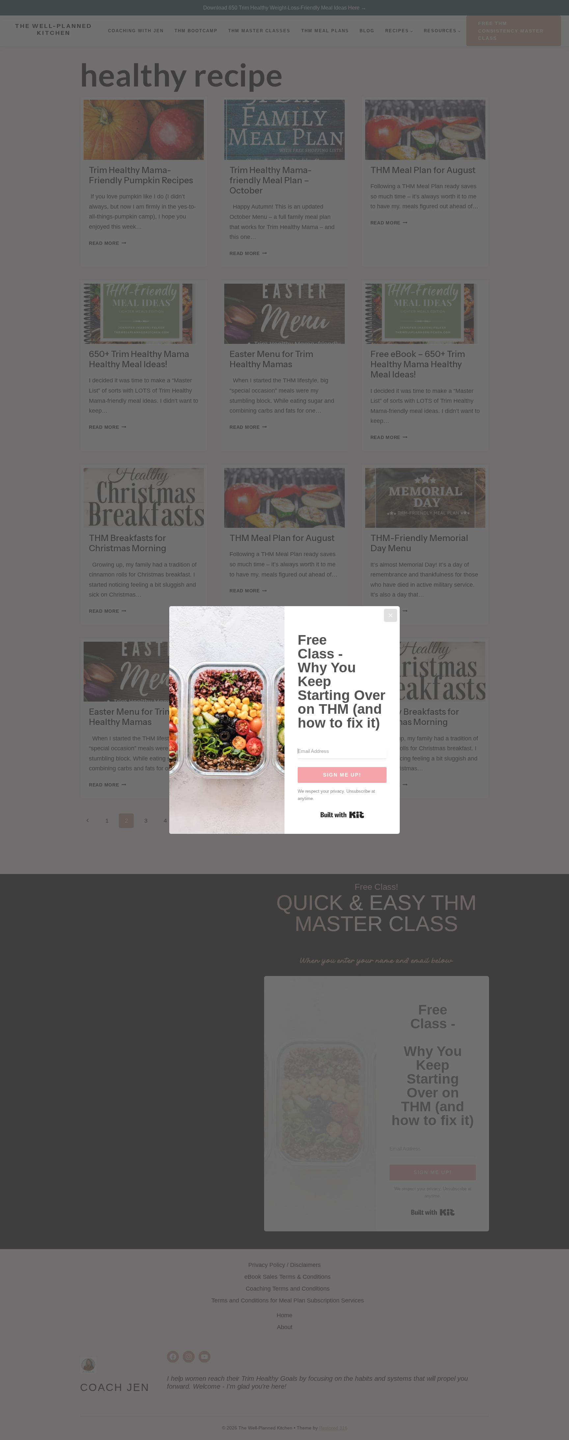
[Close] (390, 615)
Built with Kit (342, 815)
